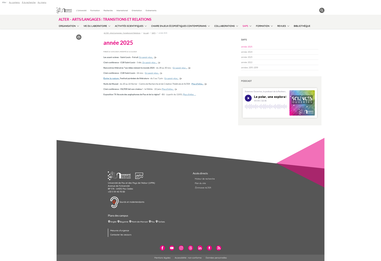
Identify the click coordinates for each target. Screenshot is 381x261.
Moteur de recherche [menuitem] (205, 178)
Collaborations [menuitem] (224, 26)
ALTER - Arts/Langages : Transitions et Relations (122, 33)
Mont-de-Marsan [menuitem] (139, 221)
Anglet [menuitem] (113, 221)
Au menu (42, 2)
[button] (121, 175)
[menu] (77, 25)
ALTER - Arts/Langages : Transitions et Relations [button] (105, 19)
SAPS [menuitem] (245, 26)
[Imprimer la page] (78, 37)
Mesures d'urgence (119, 230)
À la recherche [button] (29, 2)
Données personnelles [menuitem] (216, 257)
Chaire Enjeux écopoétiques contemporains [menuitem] (178, 26)
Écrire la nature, (111, 78)
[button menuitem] (321, 10)
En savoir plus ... (149, 62)
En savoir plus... (146, 57)
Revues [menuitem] (281, 26)
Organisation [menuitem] (67, 26)
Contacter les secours (120, 234)
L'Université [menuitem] (81, 10)
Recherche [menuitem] (108, 10)
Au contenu (14, 2)
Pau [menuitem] (153, 221)
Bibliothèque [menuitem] (302, 26)
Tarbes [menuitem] (161, 221)
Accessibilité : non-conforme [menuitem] (188, 257)
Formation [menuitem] (95, 10)
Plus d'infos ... (189, 94)
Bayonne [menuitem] (124, 221)
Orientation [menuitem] (137, 10)
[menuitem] (279, 46)
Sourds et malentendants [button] (131, 202)
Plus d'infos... (198, 84)
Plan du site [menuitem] (200, 183)
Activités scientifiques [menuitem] (129, 26)
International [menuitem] (122, 10)
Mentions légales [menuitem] (162, 257)
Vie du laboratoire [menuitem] (95, 26)
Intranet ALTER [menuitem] (204, 187)
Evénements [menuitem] (151, 10)
